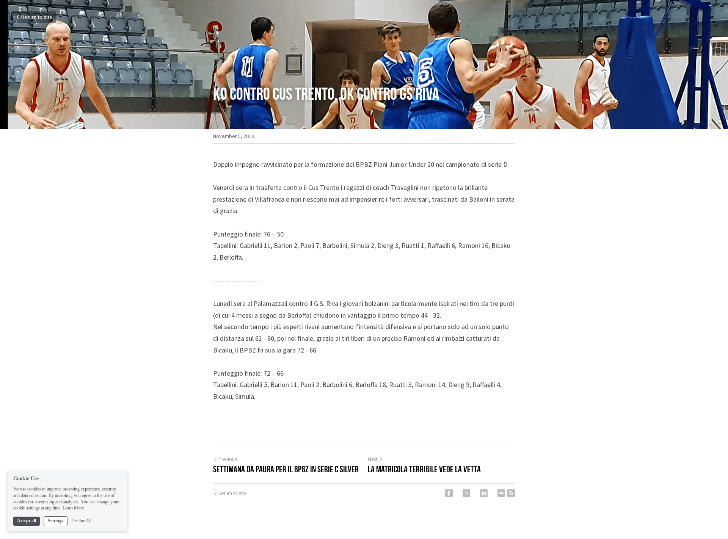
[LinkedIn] (484, 493)
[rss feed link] (511, 493)
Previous (227, 459)
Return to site (36, 17)
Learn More (73, 508)
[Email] (501, 493)
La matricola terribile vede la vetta (424, 469)
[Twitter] (466, 493)
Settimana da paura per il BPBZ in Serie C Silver (286, 469)
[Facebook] (449, 493)
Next (373, 459)
